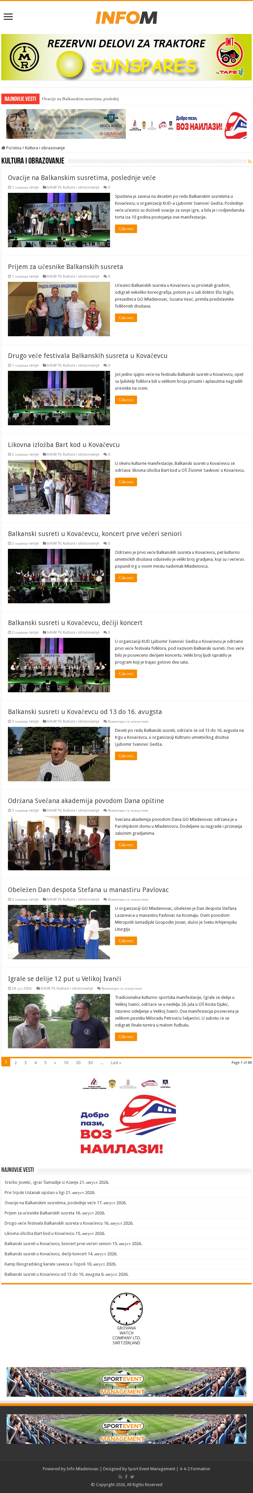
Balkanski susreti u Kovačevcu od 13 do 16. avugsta (85, 712)
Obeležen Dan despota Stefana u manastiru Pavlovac (88, 890)
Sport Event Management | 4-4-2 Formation (169, 1468)
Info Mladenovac (83, 1468)
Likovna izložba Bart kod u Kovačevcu (64, 445)
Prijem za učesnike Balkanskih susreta (65, 267)
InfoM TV (54, 187)
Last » (116, 1062)
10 (66, 1062)
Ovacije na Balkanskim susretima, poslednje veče (86, 98)
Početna (13, 147)
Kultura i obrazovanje (81, 187)
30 (90, 1062)
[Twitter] (132, 1477)
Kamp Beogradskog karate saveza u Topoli (45, 1264)
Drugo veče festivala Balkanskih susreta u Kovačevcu (88, 356)
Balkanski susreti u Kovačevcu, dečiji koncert (75, 623)
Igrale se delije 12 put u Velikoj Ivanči (64, 979)
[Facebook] (126, 1477)
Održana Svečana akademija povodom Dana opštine (86, 801)
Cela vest (126, 228)
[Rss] (120, 1477)
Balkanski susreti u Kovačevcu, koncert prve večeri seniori (95, 534)
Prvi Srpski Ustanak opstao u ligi (35, 1192)
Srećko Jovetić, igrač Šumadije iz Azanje (41, 1182)
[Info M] (126, 16)
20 (78, 1062)
